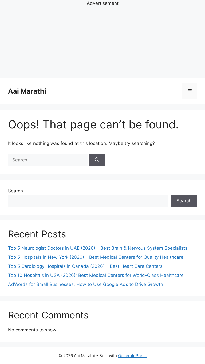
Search (15, 190)
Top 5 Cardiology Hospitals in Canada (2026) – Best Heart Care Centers (85, 266)
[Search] (97, 160)
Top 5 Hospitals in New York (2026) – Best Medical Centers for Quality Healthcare (95, 257)
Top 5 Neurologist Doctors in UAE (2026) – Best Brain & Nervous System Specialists (97, 248)
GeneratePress (132, 355)
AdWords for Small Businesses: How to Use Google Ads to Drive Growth (85, 284)
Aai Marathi (27, 91)
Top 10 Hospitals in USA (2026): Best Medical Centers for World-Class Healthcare (96, 275)
